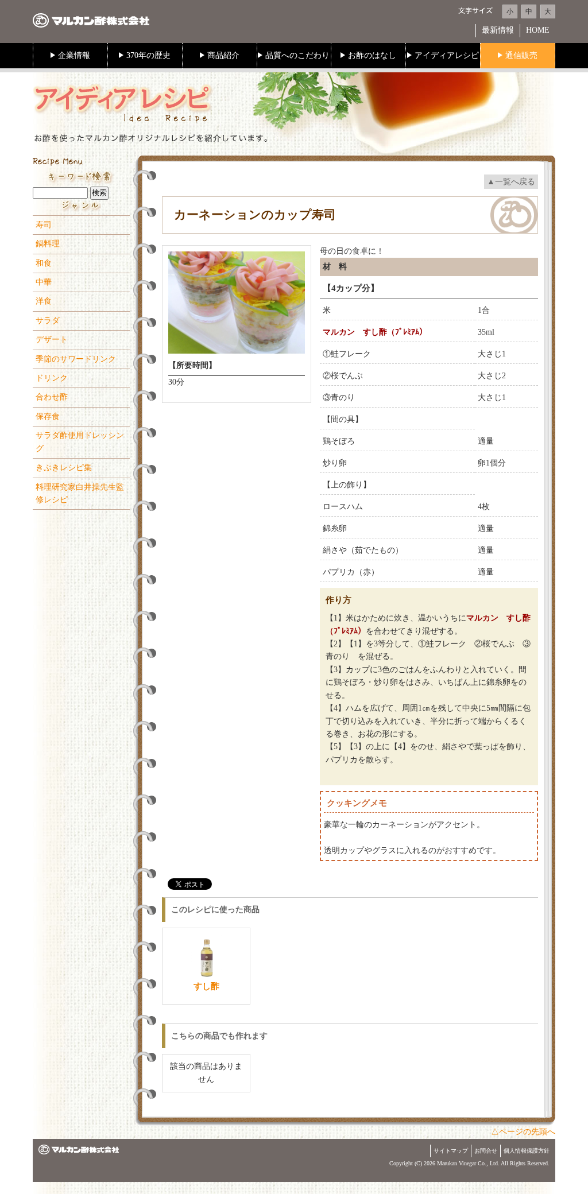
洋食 (44, 301)
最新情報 (498, 30)
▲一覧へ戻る (511, 181)
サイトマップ (451, 1151)
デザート (52, 339)
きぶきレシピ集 (64, 467)
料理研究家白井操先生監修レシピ (80, 493)
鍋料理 (48, 243)
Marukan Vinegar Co (461, 1163)
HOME (538, 30)
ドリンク (52, 378)
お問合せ (485, 1151)
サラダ (48, 320)
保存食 (48, 416)
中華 (44, 282)
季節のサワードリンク (76, 359)
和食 (44, 263)
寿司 (44, 224)
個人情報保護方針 (527, 1151)
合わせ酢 (52, 397)
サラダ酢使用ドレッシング (80, 441)
